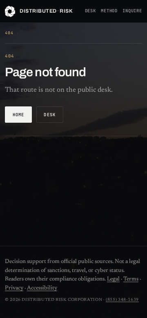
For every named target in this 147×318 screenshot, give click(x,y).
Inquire (132, 10)
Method (109, 10)
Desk (90, 10)
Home (18, 114)
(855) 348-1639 (122, 300)
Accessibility (42, 288)
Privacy (14, 288)
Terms (130, 279)
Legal (113, 279)
